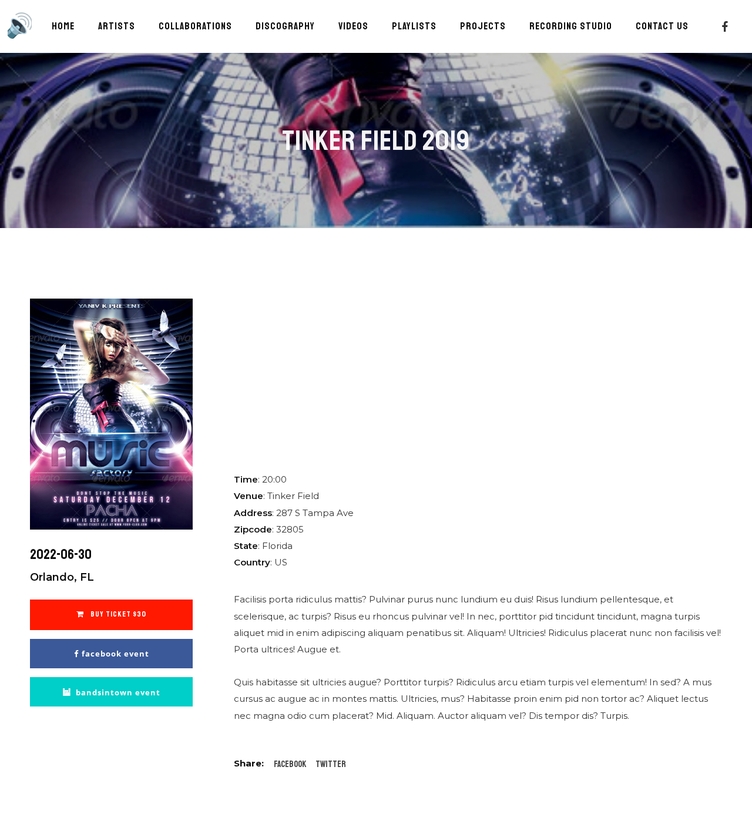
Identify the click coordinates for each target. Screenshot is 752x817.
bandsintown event (118, 692)
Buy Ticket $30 (117, 614)
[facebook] (725, 26)
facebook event (115, 653)
